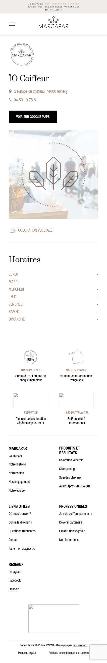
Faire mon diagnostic (22, 549)
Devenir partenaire (70, 523)
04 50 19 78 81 (26, 101)
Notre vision (16, 473)
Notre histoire (17, 464)
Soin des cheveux (70, 478)
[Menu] (12, 23)
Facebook (15, 581)
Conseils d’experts (20, 523)
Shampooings (67, 469)
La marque (15, 456)
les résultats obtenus (62, 3)
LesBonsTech (80, 645)
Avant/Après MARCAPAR (74, 486)
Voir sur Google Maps (33, 117)
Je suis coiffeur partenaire (75, 514)
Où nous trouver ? (20, 514)
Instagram (15, 572)
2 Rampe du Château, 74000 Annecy (41, 92)
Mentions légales (27, 653)
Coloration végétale (71, 460)
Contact (13, 540)
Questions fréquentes (22, 531)
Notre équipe (17, 491)
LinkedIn (14, 589)
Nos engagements (20, 482)
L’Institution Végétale (72, 531)
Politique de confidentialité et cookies (69, 653)
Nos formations (69, 540)
